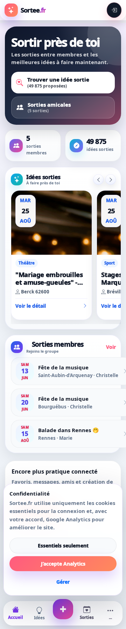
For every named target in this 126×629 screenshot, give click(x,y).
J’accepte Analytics (63, 563)
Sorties (87, 617)
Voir (111, 347)
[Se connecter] (114, 10)
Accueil (15, 617)
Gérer (63, 581)
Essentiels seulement (63, 545)
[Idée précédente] (98, 179)
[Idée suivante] (110, 179)
